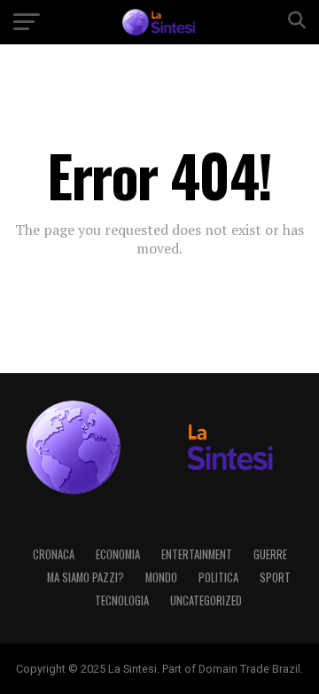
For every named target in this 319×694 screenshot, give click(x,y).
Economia (118, 554)
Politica (218, 577)
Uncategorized (206, 600)
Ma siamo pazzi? (85, 577)
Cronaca (53, 554)
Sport (275, 577)
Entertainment (196, 554)
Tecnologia (122, 600)
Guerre (270, 554)
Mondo (161, 577)
